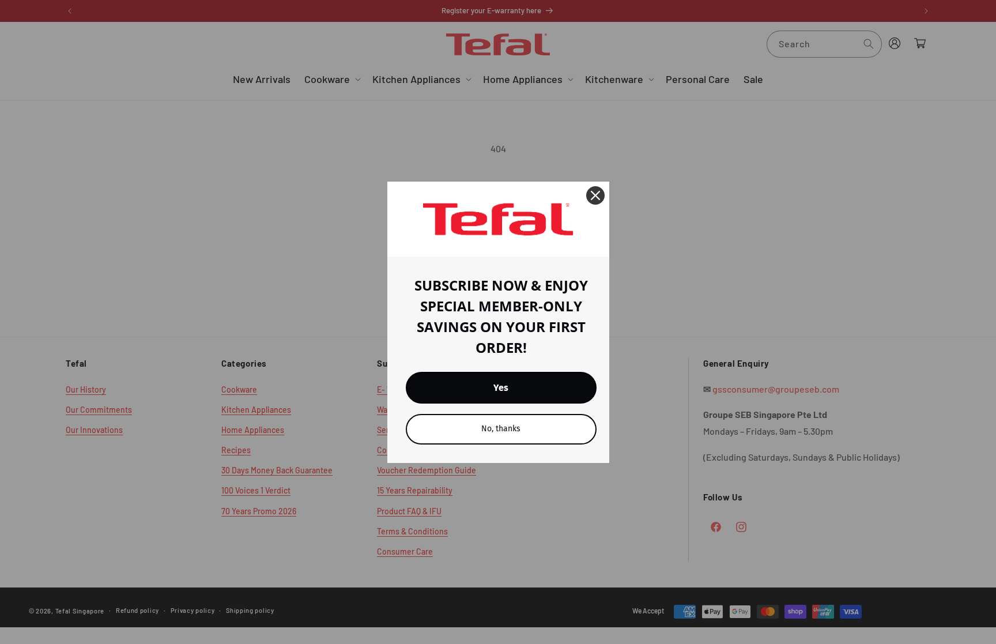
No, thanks (500, 429)
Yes (500, 387)
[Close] (595, 195)
